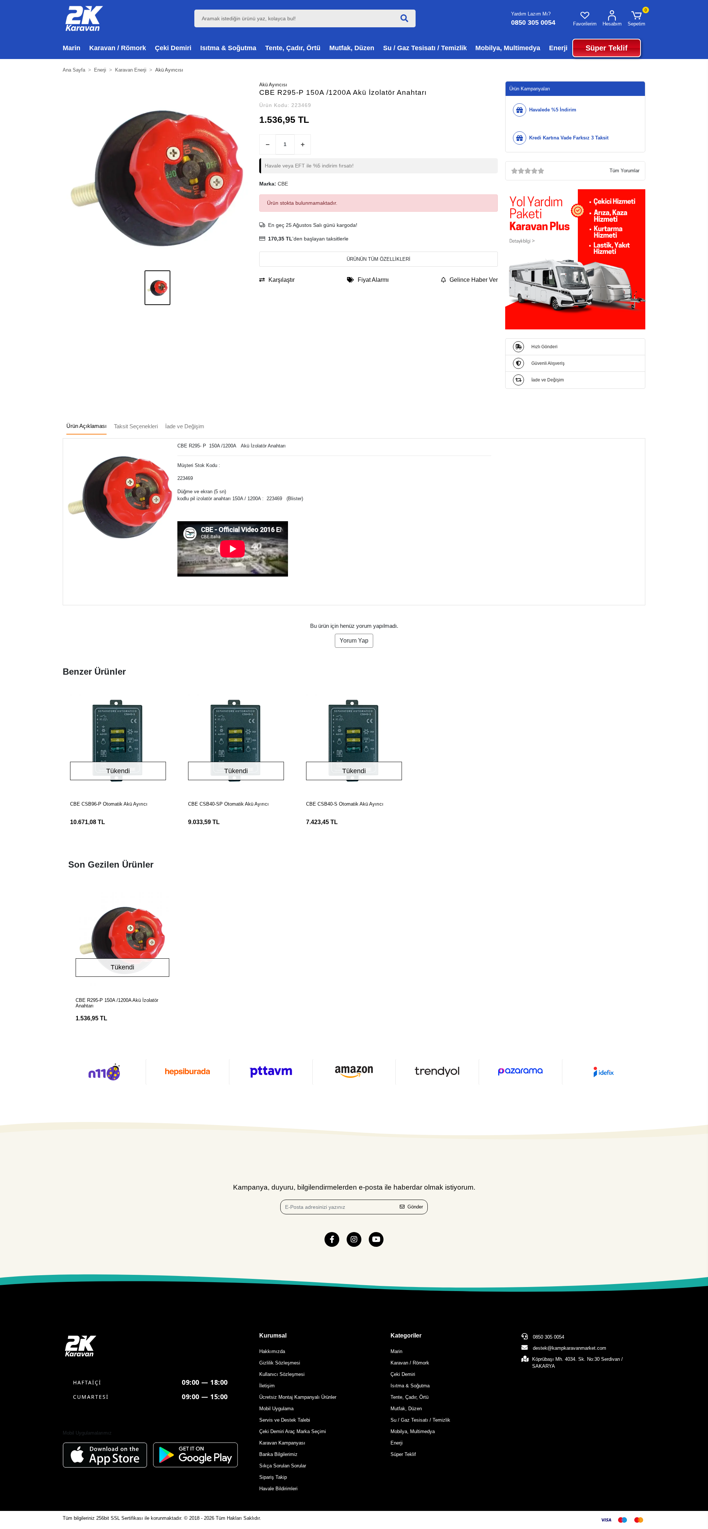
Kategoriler (406, 1335)
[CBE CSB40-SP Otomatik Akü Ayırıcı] (236, 742)
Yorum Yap (354, 640)
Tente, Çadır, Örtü (409, 1397)
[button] (636, 18)
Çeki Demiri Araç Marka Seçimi (292, 1431)
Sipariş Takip (273, 1477)
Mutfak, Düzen (406, 1408)
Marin (396, 1351)
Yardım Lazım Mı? (531, 14)
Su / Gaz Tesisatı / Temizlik (420, 1420)
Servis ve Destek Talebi (284, 1420)
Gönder (415, 1207)
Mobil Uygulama (276, 1408)
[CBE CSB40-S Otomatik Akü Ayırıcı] (354, 742)
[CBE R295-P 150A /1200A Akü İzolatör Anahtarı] (122, 939)
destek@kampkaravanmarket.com (569, 1348)
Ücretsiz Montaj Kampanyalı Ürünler (297, 1397)
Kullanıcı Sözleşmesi (282, 1374)
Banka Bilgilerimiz (278, 1454)
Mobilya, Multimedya (413, 1431)
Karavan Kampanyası (282, 1443)
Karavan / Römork (410, 1363)
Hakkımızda (272, 1351)
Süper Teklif (403, 1454)
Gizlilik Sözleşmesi (279, 1363)
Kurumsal (273, 1335)
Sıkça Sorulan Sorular (282, 1466)
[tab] (86, 426)
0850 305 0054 (547, 1337)
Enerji (397, 1443)
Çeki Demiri (403, 1374)
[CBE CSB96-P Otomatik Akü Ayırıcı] (118, 742)
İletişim (267, 1385)
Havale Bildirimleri (278, 1488)
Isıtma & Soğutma (410, 1385)
